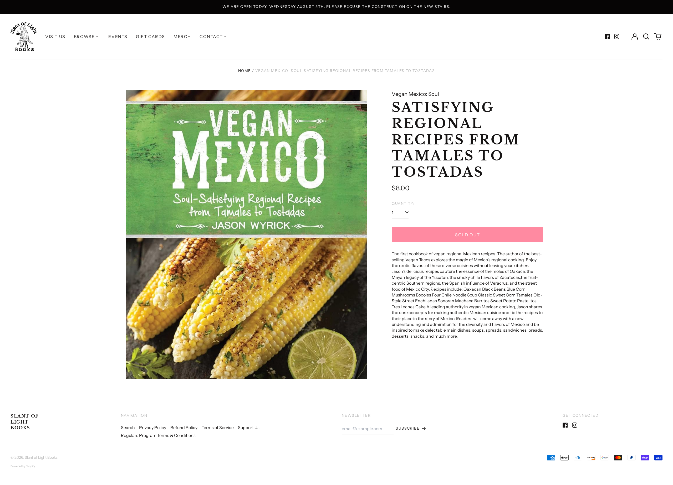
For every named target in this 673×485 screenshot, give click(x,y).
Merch (182, 36)
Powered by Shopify (23, 466)
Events (118, 36)
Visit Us (55, 36)
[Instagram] (616, 36)
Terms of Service (218, 427)
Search (128, 427)
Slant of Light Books (25, 421)
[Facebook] (607, 36)
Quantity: (403, 203)
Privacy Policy (152, 427)
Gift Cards (150, 36)
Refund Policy (183, 427)
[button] (646, 36)
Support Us (248, 427)
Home (244, 70)
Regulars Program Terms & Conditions (158, 435)
